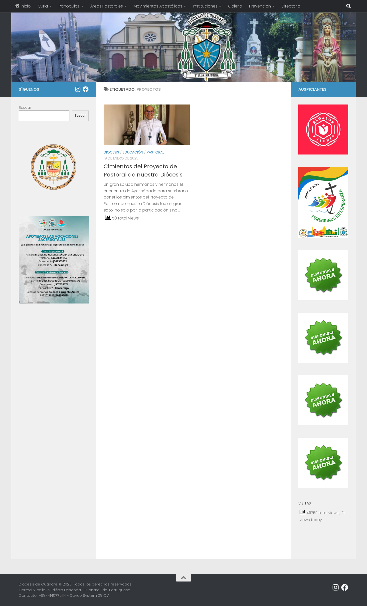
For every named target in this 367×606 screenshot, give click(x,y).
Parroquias (69, 6)
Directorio (291, 6)
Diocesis (111, 152)
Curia (43, 6)
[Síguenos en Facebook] (86, 89)
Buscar (25, 107)
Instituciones (205, 6)
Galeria (235, 6)
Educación (133, 152)
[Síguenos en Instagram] (78, 89)
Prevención (260, 6)
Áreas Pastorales (106, 6)
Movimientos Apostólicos (158, 6)
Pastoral (155, 152)
